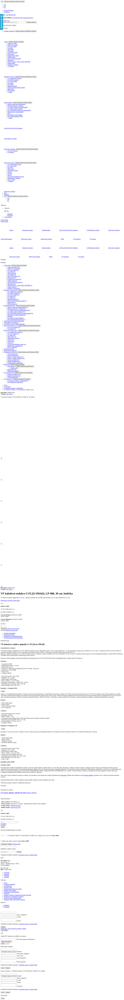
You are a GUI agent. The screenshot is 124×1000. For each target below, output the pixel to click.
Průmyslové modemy (9, 149)
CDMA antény (11, 57)
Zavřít (2, 827)
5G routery (10, 167)
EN (5, 6)
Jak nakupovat (8, 886)
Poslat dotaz (4, 600)
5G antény (10, 48)
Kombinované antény (13, 55)
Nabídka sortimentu (9, 31)
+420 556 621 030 (17, 17)
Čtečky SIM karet (12, 355)
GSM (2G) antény (12, 43)
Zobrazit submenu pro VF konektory (23, 372)
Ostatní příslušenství (13, 361)
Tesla (8, 113)
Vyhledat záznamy (31, 22)
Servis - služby (11, 179)
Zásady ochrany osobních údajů (12, 898)
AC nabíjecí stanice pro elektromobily (17, 107)
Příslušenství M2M (10, 352)
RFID (6, 364)
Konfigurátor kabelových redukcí (13, 889)
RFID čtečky (11, 369)
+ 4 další (9, 92)
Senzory (9, 175)
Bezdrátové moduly (9, 76)
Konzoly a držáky (13, 360)
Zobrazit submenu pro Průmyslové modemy (27, 149)
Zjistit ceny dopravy (6, 941)
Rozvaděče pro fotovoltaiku (14, 115)
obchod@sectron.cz (28, 17)
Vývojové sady (12, 354)
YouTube (6, 877)
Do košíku (3, 628)
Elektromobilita (8, 102)
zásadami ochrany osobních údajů (28, 855)
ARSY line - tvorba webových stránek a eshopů (13, 928)
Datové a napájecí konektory (16, 358)
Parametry (9, 634)
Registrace (10, 215)
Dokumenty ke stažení (13, 636)
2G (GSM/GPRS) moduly (14, 78)
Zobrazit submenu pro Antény (16, 41)
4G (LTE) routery (12, 166)
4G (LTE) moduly (12, 81)
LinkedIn (6, 875)
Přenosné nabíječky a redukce (15, 106)
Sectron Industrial (8, 10)
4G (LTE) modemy (12, 150)
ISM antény (10, 60)
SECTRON (9, 394)
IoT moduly (10, 84)
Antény (6, 41)
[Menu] (1, 204)
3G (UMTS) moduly (12, 80)
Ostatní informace (13, 638)
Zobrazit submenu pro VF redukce (22, 379)
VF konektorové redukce (15, 382)
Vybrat (7, 943)
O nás (5, 883)
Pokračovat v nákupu (6, 844)
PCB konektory (12, 377)
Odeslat (19, 852)
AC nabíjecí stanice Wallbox (15, 109)
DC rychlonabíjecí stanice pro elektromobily (19, 110)
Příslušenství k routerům (13, 178)
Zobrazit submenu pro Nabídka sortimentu (26, 31)
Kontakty (6, 194)
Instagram (6, 874)
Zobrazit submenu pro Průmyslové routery (26, 162)
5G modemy (10, 152)
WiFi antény (10, 49)
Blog (5, 193)
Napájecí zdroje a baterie (15, 363)
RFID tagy (14, 368)
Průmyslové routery (9, 162)
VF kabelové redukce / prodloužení (17, 380)
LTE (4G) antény (12, 46)
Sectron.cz (7, 12)
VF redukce (8, 379)
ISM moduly (10, 89)
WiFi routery (10, 169)
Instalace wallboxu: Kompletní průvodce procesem (17, 895)
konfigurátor (63, 775)
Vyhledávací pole (5, 22)
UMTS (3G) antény (12, 45)
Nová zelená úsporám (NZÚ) (15, 116)
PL (5, 7)
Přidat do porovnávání (13, 628)
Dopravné (6, 893)
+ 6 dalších (10, 181)
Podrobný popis (9, 633)
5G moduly (10, 83)
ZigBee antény (11, 63)
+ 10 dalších (10, 66)
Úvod (5, 385)
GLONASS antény (12, 52)
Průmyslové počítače (9, 191)
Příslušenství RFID (13, 371)
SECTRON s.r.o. (5, 20)
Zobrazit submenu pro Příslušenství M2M (28, 352)
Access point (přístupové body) (15, 176)
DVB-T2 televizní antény (14, 58)
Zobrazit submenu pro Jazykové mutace (14, 1)
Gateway (9, 173)
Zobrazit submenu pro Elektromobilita (22, 102)
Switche (9, 172)
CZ (2, 1)
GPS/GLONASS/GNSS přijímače (13, 128)
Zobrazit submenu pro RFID (17, 364)
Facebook (10, 600)
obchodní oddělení (88, 775)
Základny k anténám (12, 64)
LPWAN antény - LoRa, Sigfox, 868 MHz (18, 61)
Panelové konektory (13, 376)
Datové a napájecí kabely (15, 357)
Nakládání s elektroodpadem (11, 892)
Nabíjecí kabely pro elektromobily (16, 104)
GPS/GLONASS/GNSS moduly (16, 87)
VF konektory (9, 372)
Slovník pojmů (8, 887)
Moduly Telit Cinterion (10, 890)
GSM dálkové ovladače (10, 138)
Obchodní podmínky (9, 884)
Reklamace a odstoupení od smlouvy (14, 896)
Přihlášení (10, 214)
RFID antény (10, 54)
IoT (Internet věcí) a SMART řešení (14, 324)
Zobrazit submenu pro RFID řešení (25, 366)
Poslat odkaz (16, 600)
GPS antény (10, 51)
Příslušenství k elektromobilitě (15, 112)
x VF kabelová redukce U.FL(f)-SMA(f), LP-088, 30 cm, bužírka (29, 835)
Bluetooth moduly (12, 86)
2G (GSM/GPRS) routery (14, 164)
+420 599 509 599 (10, 15)
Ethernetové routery (12, 170)
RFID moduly (11, 90)
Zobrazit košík (16, 844)
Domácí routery (9, 349)
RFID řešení (11, 366)
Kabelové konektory (13, 374)
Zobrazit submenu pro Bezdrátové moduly (26, 76)
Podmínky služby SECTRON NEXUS (14, 899)
